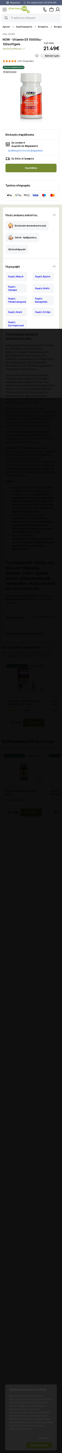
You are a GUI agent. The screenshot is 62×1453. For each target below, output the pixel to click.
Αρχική (6, 26)
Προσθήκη (31, 167)
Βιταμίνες (43, 26)
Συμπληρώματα (24, 26)
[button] (6, 18)
